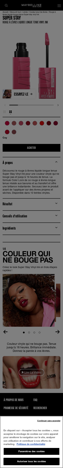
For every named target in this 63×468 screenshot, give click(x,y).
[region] (31, 442)
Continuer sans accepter (48, 420)
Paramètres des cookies (31, 451)
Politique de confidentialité (31, 444)
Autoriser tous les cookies (31, 461)
